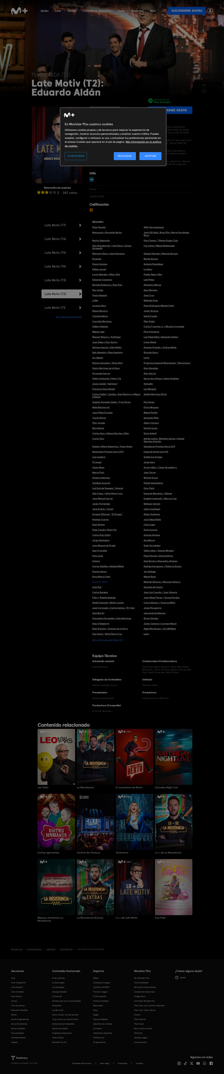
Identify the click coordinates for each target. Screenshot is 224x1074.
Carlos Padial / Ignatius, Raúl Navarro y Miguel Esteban (116, 395)
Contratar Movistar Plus (144, 1001)
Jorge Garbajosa (100, 540)
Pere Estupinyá (151, 331)
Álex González (151, 368)
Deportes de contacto (102, 1024)
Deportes (137, 10)
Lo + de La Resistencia (168, 852)
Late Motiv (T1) (55, 308)
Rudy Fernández (152, 545)
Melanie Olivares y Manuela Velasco (162, 582)
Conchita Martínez (102, 321)
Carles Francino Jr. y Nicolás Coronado (164, 326)
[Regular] (47, 192)
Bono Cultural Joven (143, 1028)
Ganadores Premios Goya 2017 (159, 446)
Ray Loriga (97, 290)
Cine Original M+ (18, 982)
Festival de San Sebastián (63, 1024)
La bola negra (58, 982)
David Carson (150, 428)
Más (153, 11)
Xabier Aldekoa (100, 326)
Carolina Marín (100, 316)
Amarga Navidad (59, 992)
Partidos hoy (98, 1038)
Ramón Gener (99, 571)
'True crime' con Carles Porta (65, 1019)
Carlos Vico (98, 438)
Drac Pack (149, 488)
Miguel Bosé (150, 576)
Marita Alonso (151, 259)
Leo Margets (150, 389)
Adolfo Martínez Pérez (155, 394)
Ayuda (182, 977)
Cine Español (17, 987)
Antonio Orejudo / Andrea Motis (160, 347)
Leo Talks (43, 787)
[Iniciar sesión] (210, 11)
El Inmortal (57, 996)
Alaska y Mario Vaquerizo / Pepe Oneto (112, 446)
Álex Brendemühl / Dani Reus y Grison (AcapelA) (112, 247)
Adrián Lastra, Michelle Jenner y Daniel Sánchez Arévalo (164, 440)
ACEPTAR (150, 155)
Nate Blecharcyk (101, 407)
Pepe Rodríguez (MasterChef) (159, 305)
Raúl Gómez (98, 524)
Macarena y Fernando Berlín (107, 232)
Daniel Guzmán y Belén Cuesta (108, 602)
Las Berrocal (57, 1010)
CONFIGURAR (75, 155)
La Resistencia (85, 787)
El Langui (97, 462)
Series (45, 10)
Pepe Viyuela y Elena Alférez (158, 556)
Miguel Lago (98, 331)
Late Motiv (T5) (55, 253)
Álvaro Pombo (151, 618)
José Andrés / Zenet (102, 509)
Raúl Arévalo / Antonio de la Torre (110, 628)
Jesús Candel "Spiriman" (105, 383)
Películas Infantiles (19, 1010)
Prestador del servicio (82, 1063)
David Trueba (150, 316)
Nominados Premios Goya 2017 (108, 451)
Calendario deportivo (97, 10)
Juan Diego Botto (152, 519)
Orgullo (14, 1042)
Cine (58, 10)
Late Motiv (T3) (55, 280)
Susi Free (160, 917)
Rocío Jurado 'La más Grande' (65, 1015)
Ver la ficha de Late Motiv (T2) (107, 640)
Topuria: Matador (100, 1019)
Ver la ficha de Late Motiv (69, 316)
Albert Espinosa (152, 514)
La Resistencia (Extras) (90, 917)
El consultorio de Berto (129, 787)
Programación (99, 1042)
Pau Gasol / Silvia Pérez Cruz (107, 634)
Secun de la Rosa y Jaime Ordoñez (161, 378)
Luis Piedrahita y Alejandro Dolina (161, 337)
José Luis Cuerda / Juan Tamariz (160, 592)
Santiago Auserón (101, 483)
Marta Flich (98, 472)
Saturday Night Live (166, 787)
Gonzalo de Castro (153, 587)
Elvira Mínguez (151, 407)
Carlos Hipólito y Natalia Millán (108, 566)
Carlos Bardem (100, 592)
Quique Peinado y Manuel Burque (161, 253)
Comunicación (140, 1042)
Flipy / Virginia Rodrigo (104, 597)
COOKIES (139, 1063)
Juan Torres (150, 472)
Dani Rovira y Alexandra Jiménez (160, 561)
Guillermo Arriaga (153, 457)
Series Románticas (19, 1024)
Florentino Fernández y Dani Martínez (111, 618)
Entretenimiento (18, 1038)
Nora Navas (98, 428)
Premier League (100, 992)
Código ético (139, 996)
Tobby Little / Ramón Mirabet (159, 550)
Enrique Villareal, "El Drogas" (107, 514)
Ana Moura (149, 540)
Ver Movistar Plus (141, 978)
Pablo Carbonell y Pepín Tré (106, 378)
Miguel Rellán (151, 412)
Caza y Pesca (58, 1038)
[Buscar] (165, 10)
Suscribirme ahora (186, 11)
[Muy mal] (39, 192)
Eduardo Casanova (102, 279)
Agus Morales (150, 290)
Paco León (97, 556)
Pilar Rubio (149, 321)
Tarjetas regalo (140, 1038)
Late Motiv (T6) (55, 239)
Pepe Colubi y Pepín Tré (104, 529)
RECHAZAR (125, 155)
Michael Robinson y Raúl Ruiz (107, 285)
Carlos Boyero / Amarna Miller (159, 602)
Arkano (96, 561)
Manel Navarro (100, 311)
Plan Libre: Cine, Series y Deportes (149, 1005)
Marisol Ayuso (151, 477)
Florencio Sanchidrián (103, 389)
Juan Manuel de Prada (103, 545)
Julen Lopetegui (152, 509)
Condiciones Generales (144, 992)
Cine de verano (18, 1005)
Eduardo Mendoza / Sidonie (158, 493)
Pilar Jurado (98, 423)
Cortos (14, 1001)
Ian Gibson (97, 357)
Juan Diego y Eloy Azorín (104, 342)
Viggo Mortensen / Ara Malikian (160, 628)
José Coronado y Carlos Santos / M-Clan (113, 608)
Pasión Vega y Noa (153, 274)
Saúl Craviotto (99, 550)
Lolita (95, 300)
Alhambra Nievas (152, 285)
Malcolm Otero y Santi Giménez (108, 253)
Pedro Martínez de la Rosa (106, 368)
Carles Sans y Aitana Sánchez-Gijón (110, 433)
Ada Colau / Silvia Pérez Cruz (107, 493)
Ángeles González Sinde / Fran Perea (111, 402)
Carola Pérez (99, 418)
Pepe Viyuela (99, 227)
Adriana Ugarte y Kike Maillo (107, 347)
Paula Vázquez (99, 295)
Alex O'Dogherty (100, 623)
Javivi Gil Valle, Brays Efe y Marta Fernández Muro (166, 234)
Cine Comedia (17, 992)
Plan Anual (139, 1024)
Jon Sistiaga (150, 571)
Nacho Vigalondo (101, 240)
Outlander (56, 1005)
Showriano (122, 852)
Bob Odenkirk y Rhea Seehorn (107, 352)
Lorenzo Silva (99, 305)
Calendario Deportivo (102, 1033)
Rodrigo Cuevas (100, 519)
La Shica (148, 269)
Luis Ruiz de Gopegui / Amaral (107, 488)
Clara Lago (149, 524)
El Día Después (99, 996)
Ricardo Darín (151, 352)
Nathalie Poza (151, 300)
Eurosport (97, 1028)
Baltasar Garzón (152, 503)
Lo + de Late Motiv (126, 917)
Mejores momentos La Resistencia (50, 919)
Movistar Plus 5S (59, 1042)
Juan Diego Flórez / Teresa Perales (162, 597)
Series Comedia (18, 1028)
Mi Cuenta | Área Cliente (145, 987)
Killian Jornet (99, 269)
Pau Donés (149, 402)
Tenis (121, 10)
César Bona (98, 467)
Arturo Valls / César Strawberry (160, 467)
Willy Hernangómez (154, 227)
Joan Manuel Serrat (102, 498)
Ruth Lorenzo (150, 529)
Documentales (17, 1033)
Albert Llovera (151, 423)
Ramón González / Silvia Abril (107, 363)
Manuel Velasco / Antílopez (106, 337)
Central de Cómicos (88, 852)
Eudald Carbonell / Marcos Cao (160, 498)
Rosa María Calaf (101, 576)
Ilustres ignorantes (48, 852)
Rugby (95, 1015)
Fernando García (101, 373)
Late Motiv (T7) (55, 225)
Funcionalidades (141, 982)
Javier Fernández (101, 503)
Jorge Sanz (149, 462)
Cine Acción (16, 996)
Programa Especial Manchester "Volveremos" (167, 363)
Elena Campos (99, 264)
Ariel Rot (96, 587)
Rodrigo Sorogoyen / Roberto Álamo (162, 566)
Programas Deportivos (62, 1033)
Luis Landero (98, 457)
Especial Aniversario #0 (156, 451)
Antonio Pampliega (153, 264)
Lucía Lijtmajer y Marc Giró (106, 274)
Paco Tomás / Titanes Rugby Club (161, 240)
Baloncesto (98, 1005)
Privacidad (122, 1063)
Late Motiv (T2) (55, 294)
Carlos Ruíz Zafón (101, 535)
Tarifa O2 (138, 1033)
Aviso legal (104, 1063)
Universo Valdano (101, 1001)
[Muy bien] (54, 192)
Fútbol (72, 10)
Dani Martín (98, 613)
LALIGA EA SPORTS (101, 987)
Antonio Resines (152, 535)
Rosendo (96, 259)
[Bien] (50, 192)
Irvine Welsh (150, 342)
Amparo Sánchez (101, 477)
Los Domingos (58, 987)
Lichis (146, 357)
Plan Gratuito (140, 1019)
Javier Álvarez (151, 311)
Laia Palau (149, 279)
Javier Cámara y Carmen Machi (160, 623)
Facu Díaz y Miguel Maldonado (159, 245)
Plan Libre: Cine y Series (144, 1010)
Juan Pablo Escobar (102, 412)
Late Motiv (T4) (55, 266)
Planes (137, 1015)
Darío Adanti (150, 433)
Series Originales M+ (20, 1019)
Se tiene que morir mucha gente (66, 1001)
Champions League (101, 982)
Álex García (150, 373)
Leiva (146, 634)
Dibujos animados (60, 1028)
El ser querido (58, 978)
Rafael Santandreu (153, 483)
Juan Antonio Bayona (154, 613)
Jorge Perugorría (152, 608)
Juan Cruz (149, 295)
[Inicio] (19, 10)
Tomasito (148, 383)
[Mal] (43, 192)
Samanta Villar (151, 418)
